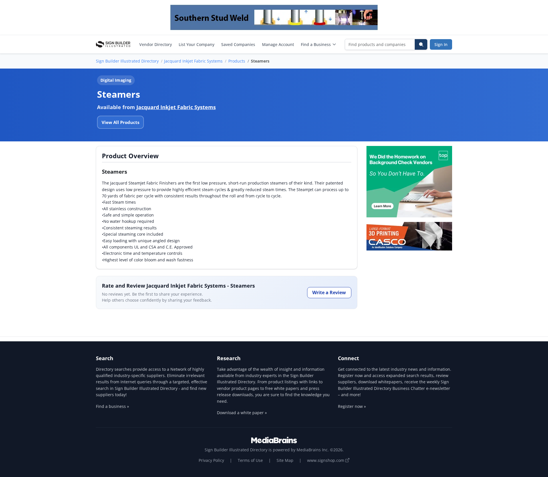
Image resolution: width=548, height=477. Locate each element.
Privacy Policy (211, 460)
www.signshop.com (326, 460)
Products (236, 61)
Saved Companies (238, 44)
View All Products (120, 122)
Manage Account (278, 44)
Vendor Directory (155, 44)
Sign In (441, 44)
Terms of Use (250, 460)
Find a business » (112, 406)
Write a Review (329, 292)
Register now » (352, 406)
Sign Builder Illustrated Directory (127, 61)
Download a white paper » (242, 412)
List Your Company (196, 44)
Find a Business (316, 44)
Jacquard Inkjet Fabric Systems (193, 61)
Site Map (285, 460)
